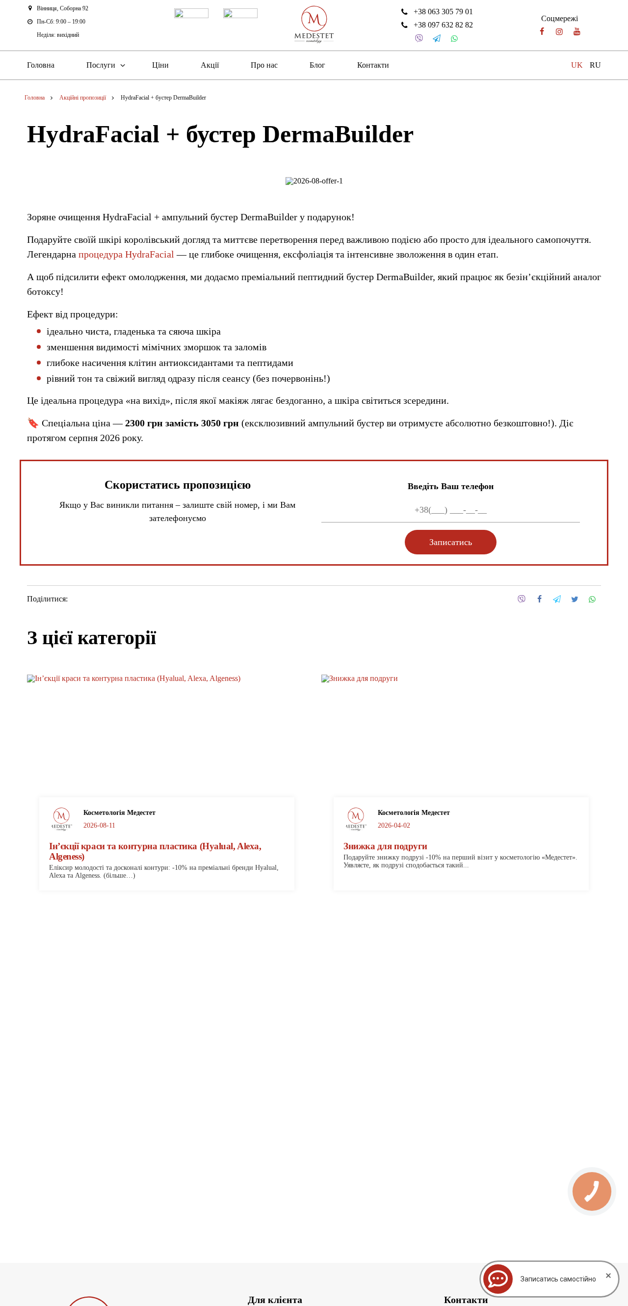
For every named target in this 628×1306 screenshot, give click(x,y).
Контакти (373, 65)
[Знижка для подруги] (461, 760)
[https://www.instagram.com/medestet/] (559, 31)
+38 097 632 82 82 (443, 25)
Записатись (450, 542)
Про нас (264, 65)
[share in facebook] (539, 599)
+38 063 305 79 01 (443, 12)
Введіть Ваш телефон (451, 486)
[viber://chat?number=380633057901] (419, 38)
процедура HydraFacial (126, 254)
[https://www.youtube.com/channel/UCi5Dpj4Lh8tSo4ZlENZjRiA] (577, 31)
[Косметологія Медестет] (314, 25)
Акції (210, 65)
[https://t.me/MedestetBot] (437, 38)
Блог (317, 65)
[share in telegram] (557, 599)
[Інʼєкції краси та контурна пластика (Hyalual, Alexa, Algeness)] (167, 760)
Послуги (100, 65)
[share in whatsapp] (592, 599)
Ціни (160, 65)
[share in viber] (521, 599)
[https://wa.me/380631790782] (454, 38)
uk (577, 65)
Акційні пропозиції (82, 97)
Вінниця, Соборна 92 (62, 8)
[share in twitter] (574, 599)
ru (595, 65)
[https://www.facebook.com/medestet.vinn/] (542, 31)
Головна (40, 65)
